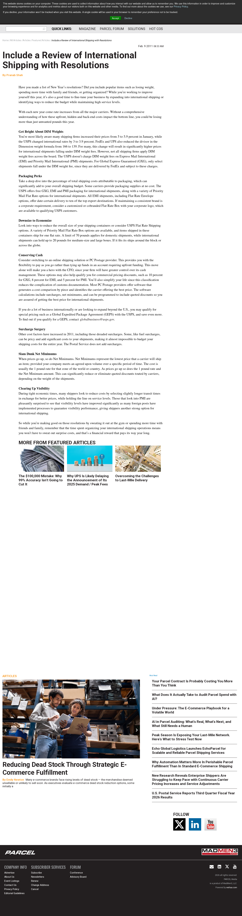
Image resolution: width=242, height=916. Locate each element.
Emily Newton (15, 779)
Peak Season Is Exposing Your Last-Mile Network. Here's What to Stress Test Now (191, 737)
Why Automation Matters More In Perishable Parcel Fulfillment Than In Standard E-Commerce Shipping (192, 764)
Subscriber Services (48, 867)
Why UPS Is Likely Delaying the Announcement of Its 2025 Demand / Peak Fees (88, 480)
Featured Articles (71, 442)
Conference (76, 872)
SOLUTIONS (136, 29)
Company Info (15, 867)
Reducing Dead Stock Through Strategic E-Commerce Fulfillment (64, 768)
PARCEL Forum (112, 29)
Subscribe (36, 872)
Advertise (9, 872)
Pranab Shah (14, 75)
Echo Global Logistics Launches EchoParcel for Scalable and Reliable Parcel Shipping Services (189, 751)
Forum (75, 867)
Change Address (40, 885)
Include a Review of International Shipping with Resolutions (69, 60)
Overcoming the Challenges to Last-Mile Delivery (137, 478)
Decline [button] (128, 18)
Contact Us (10, 885)
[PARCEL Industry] (20, 852)
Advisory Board (78, 876)
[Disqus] (91, 537)
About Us (9, 876)
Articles (9, 676)
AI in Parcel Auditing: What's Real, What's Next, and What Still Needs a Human (191, 724)
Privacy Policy (181, 6)
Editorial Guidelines (14, 893)
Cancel (35, 889)
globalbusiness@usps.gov (97, 319)
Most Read (153, 675)
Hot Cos (156, 29)
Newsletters (37, 876)
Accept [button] (115, 18)
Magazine (87, 29)
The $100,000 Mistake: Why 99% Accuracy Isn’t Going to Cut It (41, 480)
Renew (34, 880)
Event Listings (11, 880)
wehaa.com (231, 887)
